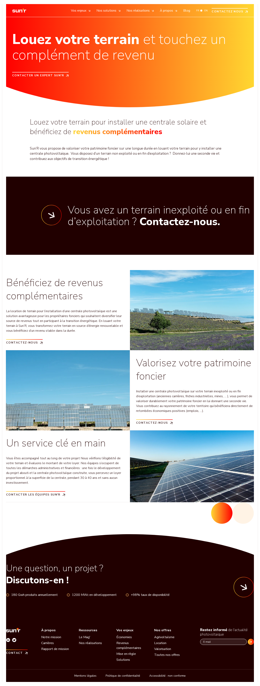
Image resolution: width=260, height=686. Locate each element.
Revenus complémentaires (128, 645)
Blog (186, 10)
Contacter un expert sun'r (38, 75)
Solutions (123, 660)
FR (197, 10)
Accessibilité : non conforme (167, 676)
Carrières (47, 643)
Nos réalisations (90, 643)
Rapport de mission (55, 649)
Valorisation (162, 649)
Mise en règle (126, 654)
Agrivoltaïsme (164, 637)
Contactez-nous (22, 342)
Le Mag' (84, 637)
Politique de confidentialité (123, 676)
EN (206, 10)
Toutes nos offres (167, 655)
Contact (14, 652)
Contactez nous (227, 11)
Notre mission (51, 637)
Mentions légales (85, 676)
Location (160, 643)
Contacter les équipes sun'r (33, 494)
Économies (124, 637)
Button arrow (244, 587)
